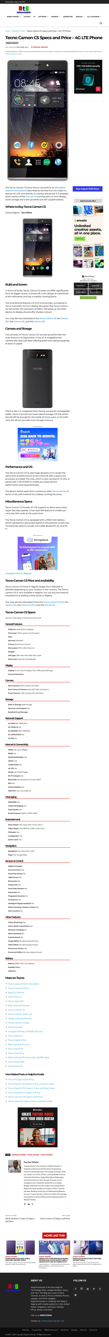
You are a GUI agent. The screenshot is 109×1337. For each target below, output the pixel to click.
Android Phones (19, 1155)
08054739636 (46, 1315)
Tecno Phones (15, 1027)
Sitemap (74, 1330)
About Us (83, 1330)
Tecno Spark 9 (15, 1036)
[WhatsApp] (88, 47)
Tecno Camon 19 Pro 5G (20, 1014)
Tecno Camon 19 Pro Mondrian (23, 984)
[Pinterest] (82, 47)
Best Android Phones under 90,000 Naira (28, 1057)
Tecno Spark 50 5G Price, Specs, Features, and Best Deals (17, 1259)
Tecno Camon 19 (16, 1010)
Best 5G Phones (16, 992)
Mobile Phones (18, 31)
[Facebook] (70, 47)
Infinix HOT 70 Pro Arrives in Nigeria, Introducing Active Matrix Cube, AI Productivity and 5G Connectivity (53, 1260)
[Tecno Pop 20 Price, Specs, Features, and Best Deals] (88, 1248)
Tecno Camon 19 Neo (18, 1022)
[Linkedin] (94, 47)
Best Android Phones (19, 1005)
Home (7, 31)
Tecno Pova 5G (15, 1066)
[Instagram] (81, 1289)
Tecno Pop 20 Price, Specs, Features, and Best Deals (87, 1259)
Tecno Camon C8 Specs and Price (55, 1218)
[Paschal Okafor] (14, 1182)
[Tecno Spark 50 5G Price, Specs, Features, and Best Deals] (20, 1248)
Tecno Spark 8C (16, 1001)
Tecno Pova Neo (16, 1062)
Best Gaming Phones (19, 1044)
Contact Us (93, 1330)
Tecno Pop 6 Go (16, 1053)
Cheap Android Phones (20, 1018)
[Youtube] (75, 1295)
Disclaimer (65, 1330)
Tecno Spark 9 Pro (17, 1040)
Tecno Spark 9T (15, 1048)
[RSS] (94, 1289)
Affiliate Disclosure (51, 1330)
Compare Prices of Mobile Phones (25, 1031)
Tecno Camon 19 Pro (18, 988)
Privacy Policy (37, 1330)
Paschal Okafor (40, 47)
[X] (76, 47)
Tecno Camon (33, 1155)
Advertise (25, 1330)
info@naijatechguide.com (52, 1321)
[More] (101, 47)
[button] (100, 23)
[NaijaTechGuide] (23, 9)
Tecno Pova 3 (15, 997)
